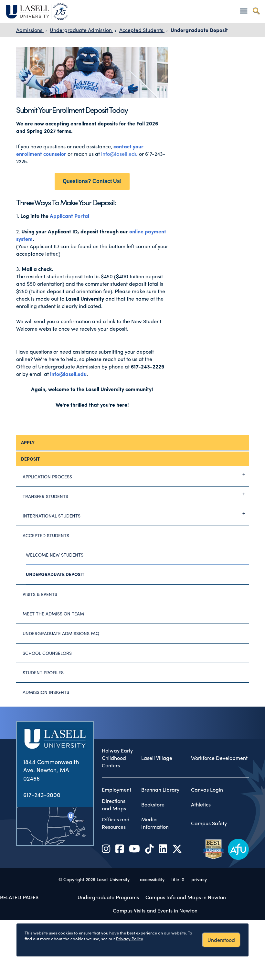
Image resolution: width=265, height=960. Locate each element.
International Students (51, 515)
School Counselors (47, 653)
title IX (178, 879)
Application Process (47, 476)
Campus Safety (209, 823)
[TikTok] (149, 848)
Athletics (201, 804)
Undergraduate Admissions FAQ (61, 633)
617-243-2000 (41, 795)
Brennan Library (160, 789)
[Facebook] (119, 848)
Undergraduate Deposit (199, 30)
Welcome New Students (54, 554)
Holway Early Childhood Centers (117, 758)
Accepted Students (141, 30)
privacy (199, 879)
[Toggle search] (256, 11)
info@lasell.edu (119, 153)
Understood (221, 940)
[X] (177, 848)
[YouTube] (134, 848)
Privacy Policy (129, 938)
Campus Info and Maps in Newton (185, 897)
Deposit (30, 458)
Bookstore (152, 804)
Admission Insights (46, 692)
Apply (28, 442)
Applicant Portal (69, 215)
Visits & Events (40, 594)
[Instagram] (106, 848)
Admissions (30, 30)
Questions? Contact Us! (92, 181)
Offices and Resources (116, 823)
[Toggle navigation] (243, 11)
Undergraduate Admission (81, 30)
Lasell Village (156, 758)
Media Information (155, 823)
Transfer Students (45, 496)
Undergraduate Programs (108, 897)
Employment (116, 789)
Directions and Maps (114, 804)
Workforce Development (219, 758)
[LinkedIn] (163, 848)
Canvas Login (207, 789)
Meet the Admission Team (53, 613)
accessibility (152, 879)
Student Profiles (43, 672)
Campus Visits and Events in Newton (155, 910)
